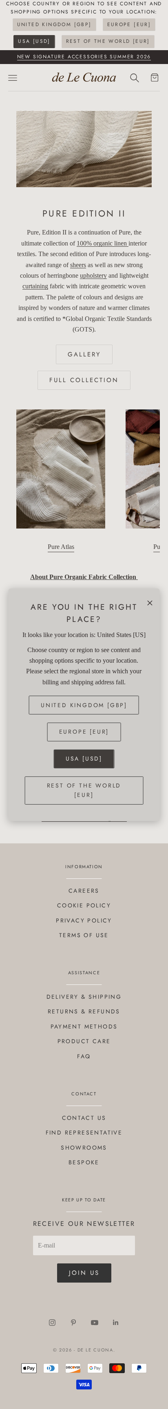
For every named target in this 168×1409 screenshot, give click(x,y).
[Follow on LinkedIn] (116, 1322)
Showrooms (84, 1148)
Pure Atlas (61, 546)
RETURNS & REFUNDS (84, 1011)
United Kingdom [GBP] (54, 24)
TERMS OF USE (84, 935)
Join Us (84, 1272)
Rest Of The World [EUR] (108, 41)
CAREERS (84, 891)
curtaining (35, 286)
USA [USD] (34, 41)
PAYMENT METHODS (84, 1026)
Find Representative (84, 1132)
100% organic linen (102, 243)
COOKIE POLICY (84, 905)
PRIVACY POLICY (84, 920)
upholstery (93, 275)
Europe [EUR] (129, 24)
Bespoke (84, 1162)
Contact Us (84, 1118)
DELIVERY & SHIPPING (84, 997)
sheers (78, 264)
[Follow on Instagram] (52, 1322)
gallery (84, 354)
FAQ (84, 1056)
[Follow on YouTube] (95, 1322)
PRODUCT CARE (84, 1041)
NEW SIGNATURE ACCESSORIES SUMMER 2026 (84, 56)
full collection (84, 380)
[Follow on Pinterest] (73, 1322)
